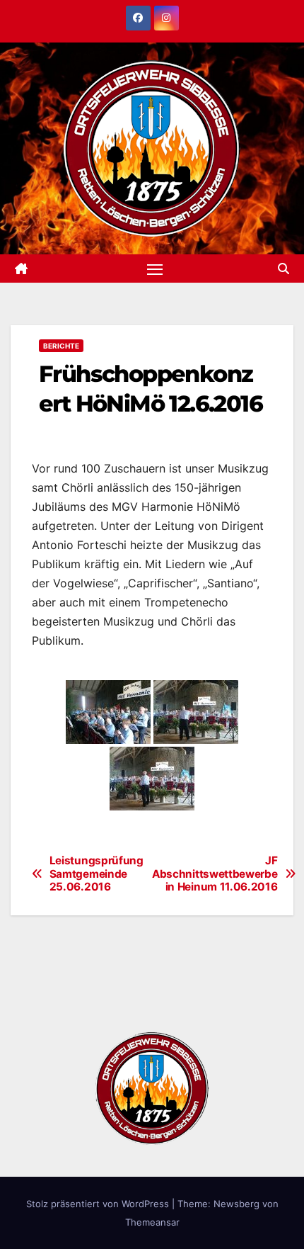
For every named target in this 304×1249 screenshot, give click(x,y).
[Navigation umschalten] (154, 268)
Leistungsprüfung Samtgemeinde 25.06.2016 (96, 873)
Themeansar (152, 1222)
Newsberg (236, 1203)
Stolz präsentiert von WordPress (99, 1203)
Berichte (61, 345)
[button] (283, 268)
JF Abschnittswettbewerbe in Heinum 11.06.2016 (212, 873)
